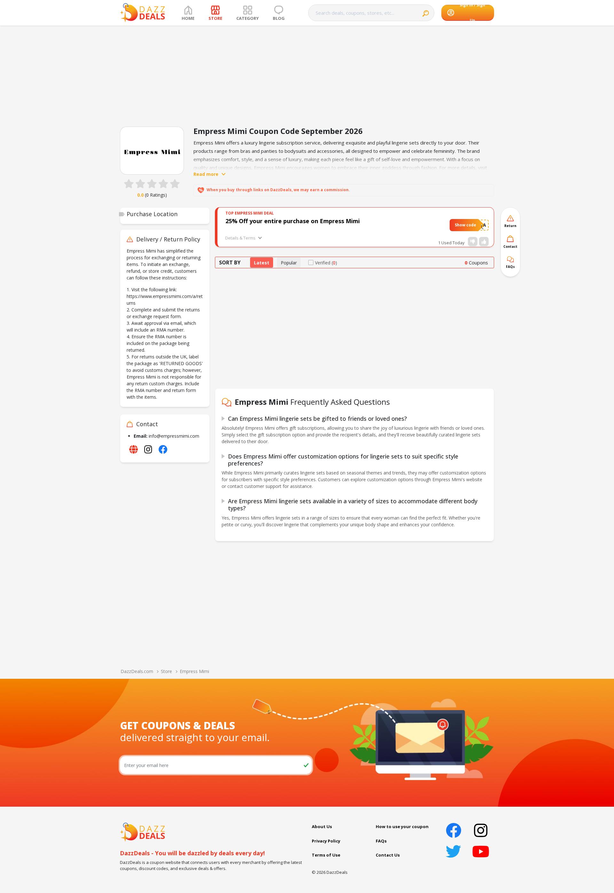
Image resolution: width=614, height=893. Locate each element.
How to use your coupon (402, 826)
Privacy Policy (326, 841)
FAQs (381, 841)
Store (166, 671)
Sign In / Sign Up (472, 13)
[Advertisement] (307, 73)
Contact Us (388, 855)
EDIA (481, 225)
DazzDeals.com (137, 671)
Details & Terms (240, 238)
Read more (205, 174)
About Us (322, 826)
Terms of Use (326, 855)
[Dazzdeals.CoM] (142, 831)
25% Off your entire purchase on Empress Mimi (292, 221)
